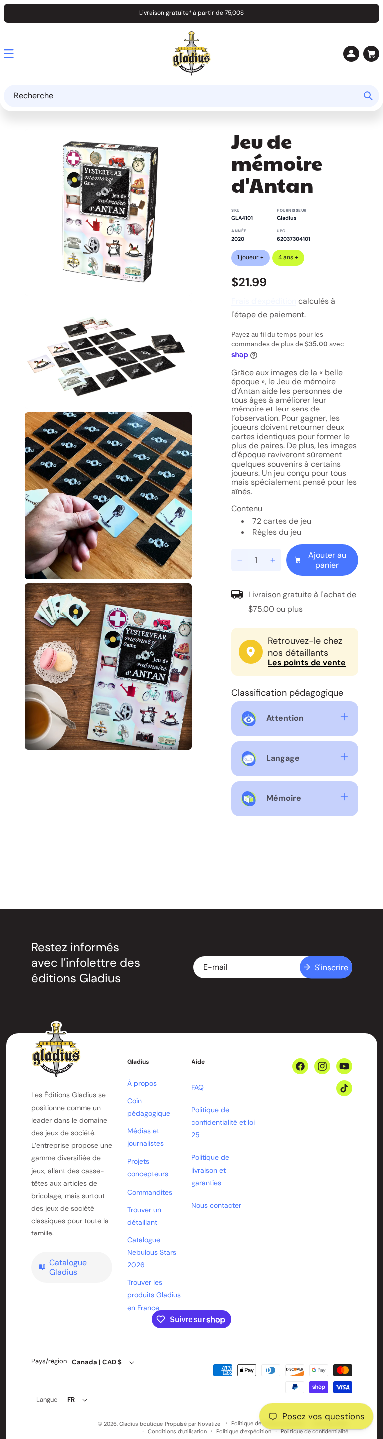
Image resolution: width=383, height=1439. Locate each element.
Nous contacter (216, 1205)
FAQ (198, 1087)
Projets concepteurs (147, 1167)
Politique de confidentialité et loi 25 (223, 1122)
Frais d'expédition (263, 301)
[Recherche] (368, 96)
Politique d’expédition (243, 1431)
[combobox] (191, 96)
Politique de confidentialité (314, 1431)
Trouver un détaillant (144, 1216)
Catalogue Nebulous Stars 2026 (151, 1252)
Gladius (287, 218)
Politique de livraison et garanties (210, 1170)
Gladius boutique (141, 1423)
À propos (142, 1083)
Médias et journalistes (145, 1137)
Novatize (209, 1423)
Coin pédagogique (148, 1107)
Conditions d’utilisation (177, 1431)
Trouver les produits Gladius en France (154, 1295)
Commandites (149, 1192)
